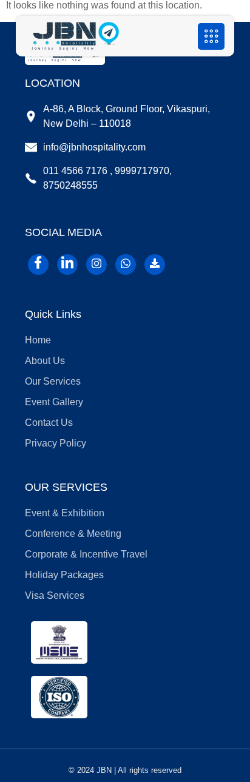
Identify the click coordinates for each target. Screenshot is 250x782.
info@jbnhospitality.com (94, 147)
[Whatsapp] (125, 264)
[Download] (154, 264)
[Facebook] (38, 264)
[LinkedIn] (67, 264)
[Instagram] (96, 264)
